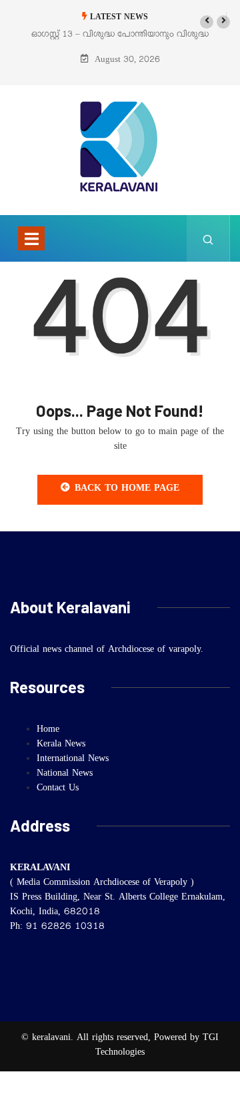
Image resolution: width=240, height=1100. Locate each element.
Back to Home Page (127, 489)
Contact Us (58, 789)
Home (48, 730)
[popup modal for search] (208, 238)
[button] (206, 22)
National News (65, 774)
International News (73, 759)
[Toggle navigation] (31, 238)
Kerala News (61, 745)
